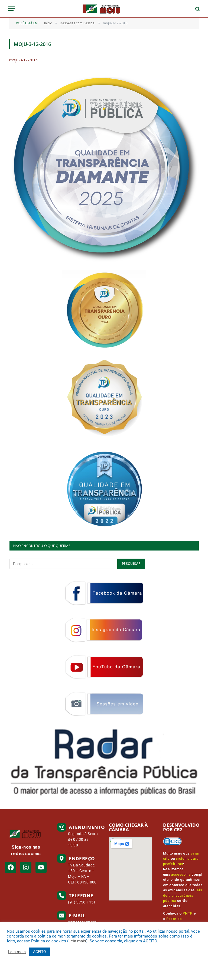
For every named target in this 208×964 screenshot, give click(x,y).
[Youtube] (41, 867)
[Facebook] (10, 867)
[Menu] (11, 9)
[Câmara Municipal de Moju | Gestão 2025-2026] (104, 9)
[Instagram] (25, 867)
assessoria (180, 874)
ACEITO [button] (39, 951)
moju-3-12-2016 (23, 59)
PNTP (188, 913)
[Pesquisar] (197, 9)
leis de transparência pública (182, 895)
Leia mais (77, 941)
